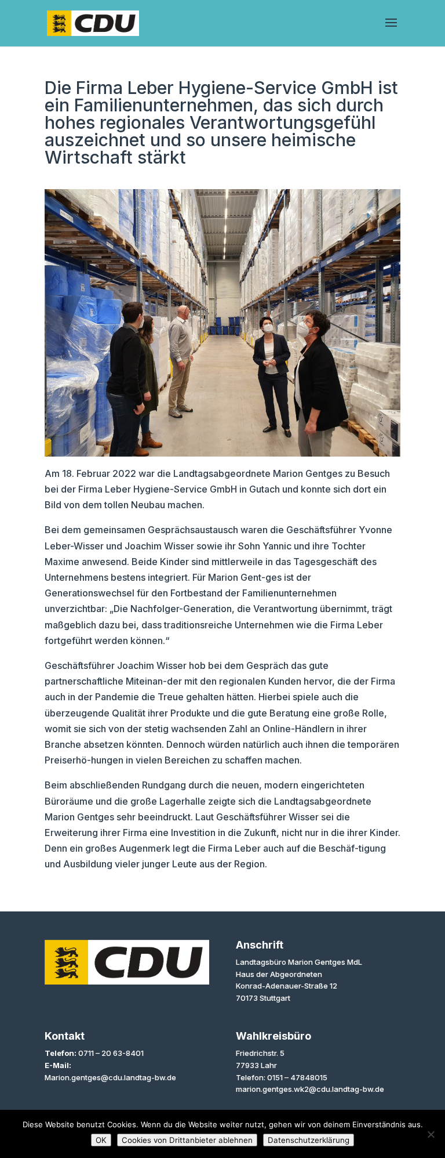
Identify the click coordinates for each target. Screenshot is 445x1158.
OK (101, 1140)
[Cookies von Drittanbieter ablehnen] (430, 1134)
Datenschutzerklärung (308, 1140)
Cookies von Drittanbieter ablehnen (187, 1140)
